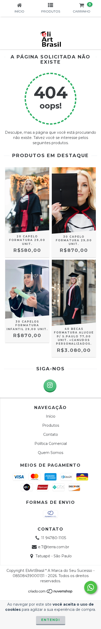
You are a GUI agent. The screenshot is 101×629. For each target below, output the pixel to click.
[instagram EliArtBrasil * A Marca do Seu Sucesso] (50, 385)
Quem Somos (50, 452)
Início (50, 416)
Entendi (50, 620)
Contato (50, 434)
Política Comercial (50, 443)
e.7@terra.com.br (53, 547)
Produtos (50, 425)
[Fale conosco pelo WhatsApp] (90, 587)
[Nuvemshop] (50, 593)
